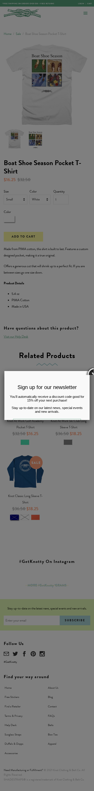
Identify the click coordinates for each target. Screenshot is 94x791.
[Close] (90, 371)
